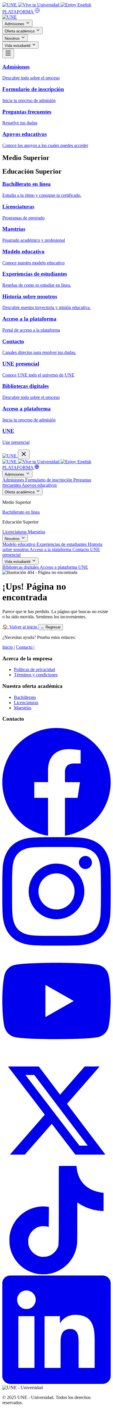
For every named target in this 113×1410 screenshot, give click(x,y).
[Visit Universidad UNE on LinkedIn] (56, 1382)
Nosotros (13, 38)
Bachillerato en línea (21, 512)
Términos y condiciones (36, 674)
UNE (83, 567)
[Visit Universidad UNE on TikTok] (56, 1272)
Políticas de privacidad (34, 669)
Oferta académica (20, 31)
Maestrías (36, 531)
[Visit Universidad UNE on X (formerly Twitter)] (56, 1163)
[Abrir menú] (8, 53)
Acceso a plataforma (59, 567)
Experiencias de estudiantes (62, 544)
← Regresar (51, 626)
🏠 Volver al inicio (20, 625)
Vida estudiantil (18, 45)
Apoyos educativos (39, 485)
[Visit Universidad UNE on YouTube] (56, 1053)
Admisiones (15, 24)
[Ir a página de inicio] (9, 16)
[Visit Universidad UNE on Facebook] (56, 834)
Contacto (81, 549)
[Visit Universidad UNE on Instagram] (56, 944)
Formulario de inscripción (49, 479)
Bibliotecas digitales (21, 567)
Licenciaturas (15, 531)
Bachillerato (25, 697)
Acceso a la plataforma (51, 549)
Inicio (8, 646)
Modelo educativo (19, 544)
